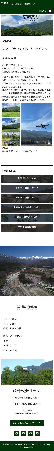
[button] (11, 110)
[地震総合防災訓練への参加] (27, 208)
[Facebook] (16, 433)
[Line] (37, 433)
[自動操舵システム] (27, 179)
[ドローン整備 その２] (27, 189)
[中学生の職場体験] (27, 228)
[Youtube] (23, 433)
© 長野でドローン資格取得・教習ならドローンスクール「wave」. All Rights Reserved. (27, 445)
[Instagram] (30, 433)
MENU (42, 10)
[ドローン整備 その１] (27, 198)
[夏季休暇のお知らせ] (27, 218)
